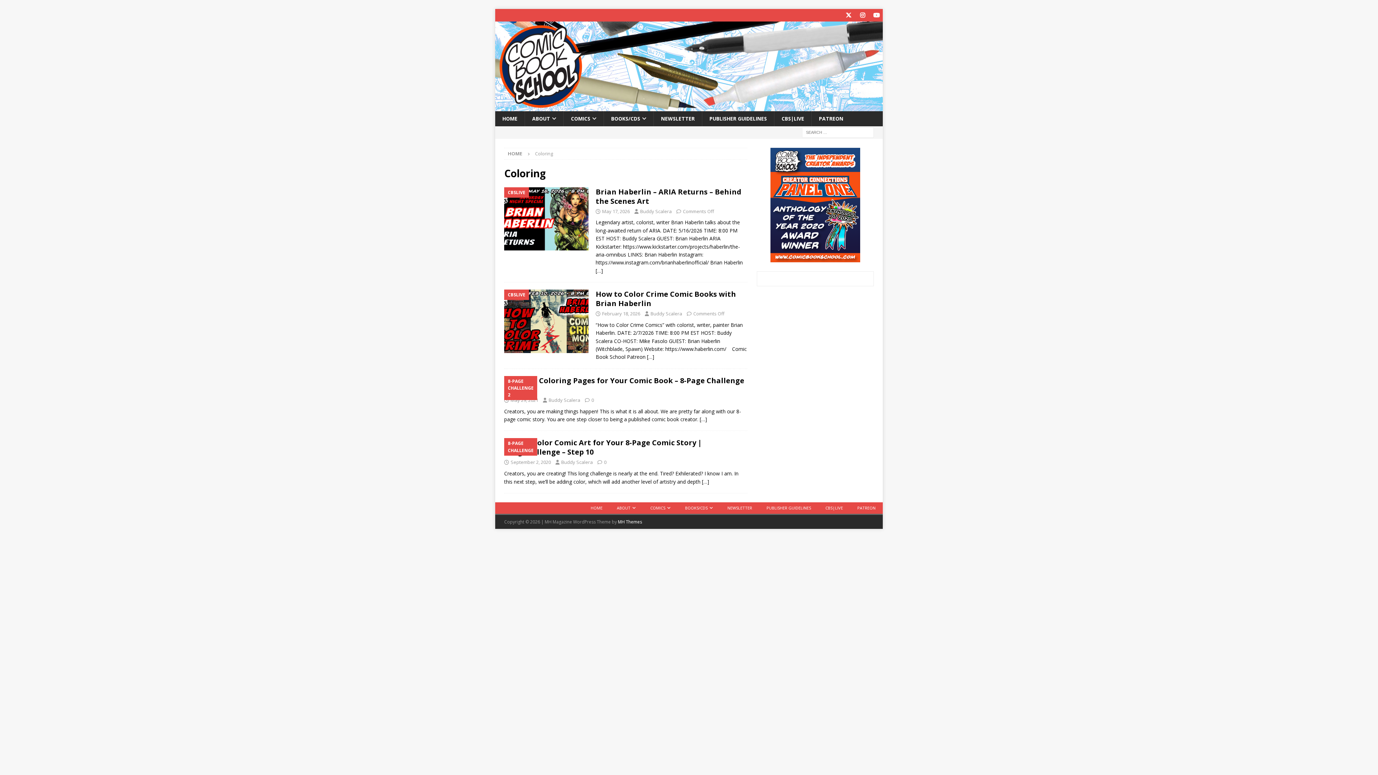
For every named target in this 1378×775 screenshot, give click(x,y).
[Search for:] (838, 132)
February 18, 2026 (621, 313)
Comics (580, 118)
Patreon (831, 118)
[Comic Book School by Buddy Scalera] (689, 107)
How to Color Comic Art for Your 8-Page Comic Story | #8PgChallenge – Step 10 (603, 447)
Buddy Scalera (656, 211)
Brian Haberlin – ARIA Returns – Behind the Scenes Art (668, 196)
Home (509, 118)
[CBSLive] (546, 218)
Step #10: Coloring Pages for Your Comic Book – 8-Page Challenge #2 (624, 385)
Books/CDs (625, 118)
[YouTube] (876, 15)
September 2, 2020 (531, 462)
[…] (599, 270)
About (541, 118)
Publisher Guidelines (738, 118)
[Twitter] (848, 15)
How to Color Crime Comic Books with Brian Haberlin (666, 298)
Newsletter (678, 118)
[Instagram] (862, 15)
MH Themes (630, 522)
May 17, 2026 (616, 211)
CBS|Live (793, 118)
